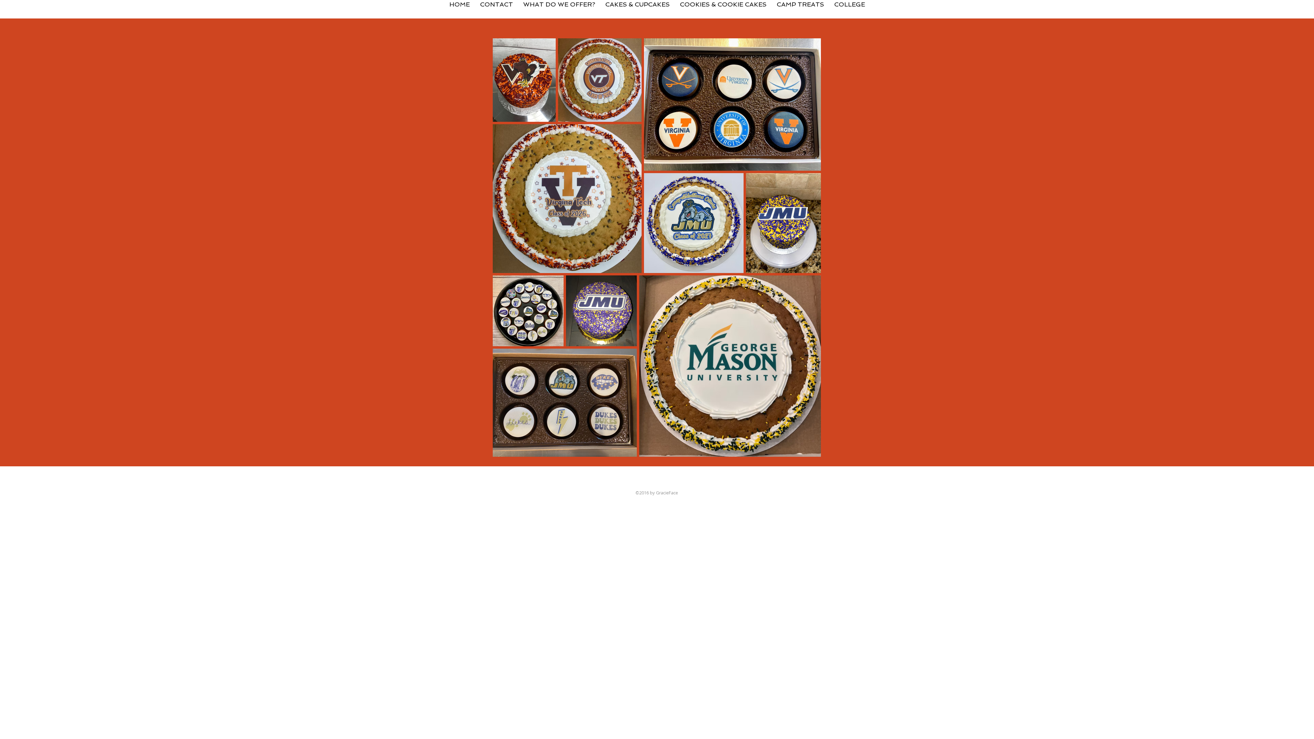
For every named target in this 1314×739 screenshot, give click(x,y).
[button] (637, 1)
